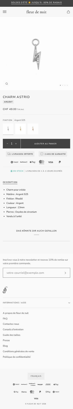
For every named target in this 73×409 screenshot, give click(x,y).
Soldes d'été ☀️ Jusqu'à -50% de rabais (36, 2)
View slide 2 (62, 85)
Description (10, 182)
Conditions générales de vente (18, 351)
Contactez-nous (11, 324)
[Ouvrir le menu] (8, 12)
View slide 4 (67, 85)
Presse (6, 340)
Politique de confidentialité (16, 357)
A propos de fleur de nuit (16, 313)
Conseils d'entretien (13, 329)
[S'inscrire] (62, 273)
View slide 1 (60, 85)
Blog (5, 346)
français (36, 376)
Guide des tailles (11, 335)
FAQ (5, 318)
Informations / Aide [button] (14, 302)
